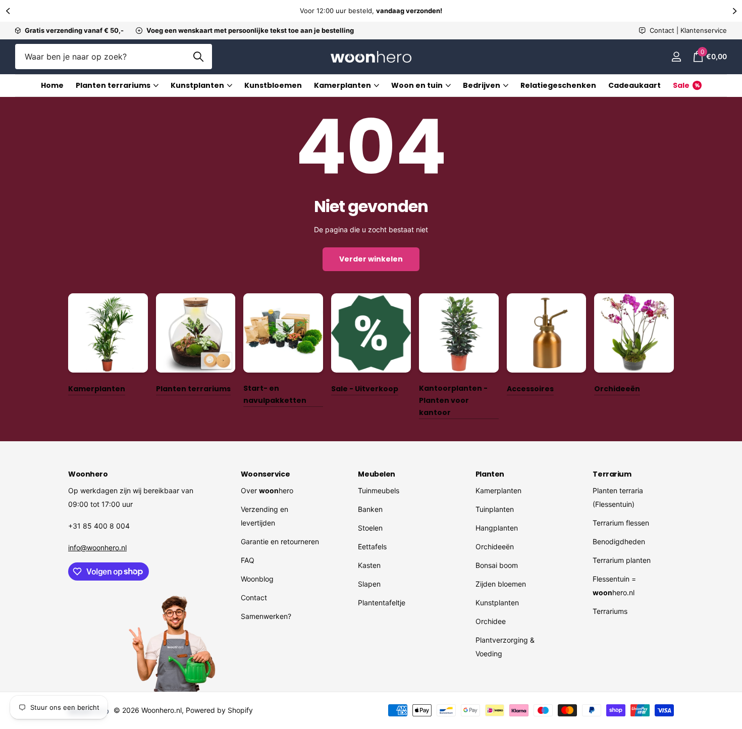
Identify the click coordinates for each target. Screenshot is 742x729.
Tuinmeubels (378, 490)
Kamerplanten (342, 85)
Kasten (369, 565)
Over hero (267, 490)
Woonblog (257, 579)
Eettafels (372, 546)
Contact (254, 597)
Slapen (369, 584)
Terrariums (610, 611)
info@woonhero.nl (97, 547)
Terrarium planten (622, 560)
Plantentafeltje (381, 602)
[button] (7, 11)
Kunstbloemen (273, 85)
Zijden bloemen (500, 584)
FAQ (247, 560)
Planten (489, 474)
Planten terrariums (113, 85)
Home (52, 85)
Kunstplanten (197, 85)
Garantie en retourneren (280, 541)
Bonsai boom (496, 565)
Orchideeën (494, 546)
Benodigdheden (619, 541)
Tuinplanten (494, 509)
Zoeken (198, 56)
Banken (370, 509)
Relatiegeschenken (558, 85)
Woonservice (265, 474)
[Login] (676, 56)
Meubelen (376, 474)
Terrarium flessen (621, 522)
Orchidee (490, 621)
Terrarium (612, 474)
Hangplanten (496, 528)
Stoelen (370, 528)
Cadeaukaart (634, 85)
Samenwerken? (266, 616)
